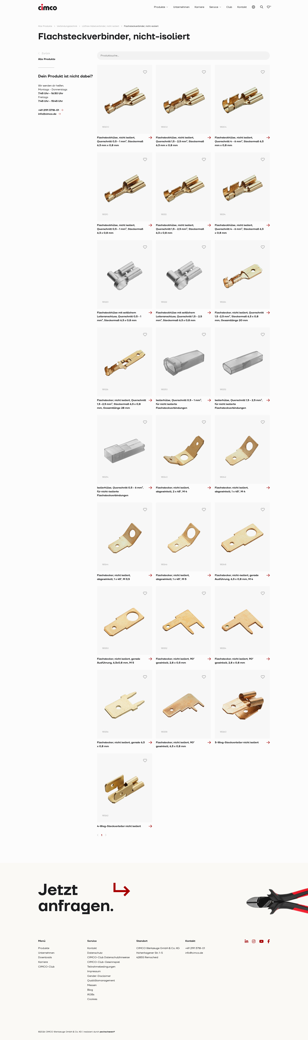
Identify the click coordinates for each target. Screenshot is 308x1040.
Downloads (45, 957)
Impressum (94, 971)
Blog (90, 989)
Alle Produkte (45, 26)
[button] (98, 835)
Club (229, 7)
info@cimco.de (47, 114)
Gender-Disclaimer (99, 976)
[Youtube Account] (261, 941)
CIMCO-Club (46, 966)
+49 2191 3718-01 (48, 110)
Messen (92, 985)
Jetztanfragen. (76, 898)
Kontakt (242, 7)
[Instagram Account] (253, 941)
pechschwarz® (107, 1032)
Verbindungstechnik (67, 26)
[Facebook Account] (268, 941)
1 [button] (101, 835)
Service (213, 7)
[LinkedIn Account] (246, 941)
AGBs (90, 994)
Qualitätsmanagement (101, 980)
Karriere (199, 7)
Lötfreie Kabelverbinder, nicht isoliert (100, 26)
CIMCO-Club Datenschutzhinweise (108, 957)
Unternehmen (181, 7)
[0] (268, 7)
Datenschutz (94, 952)
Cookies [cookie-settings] (92, 999)
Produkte (159, 7)
